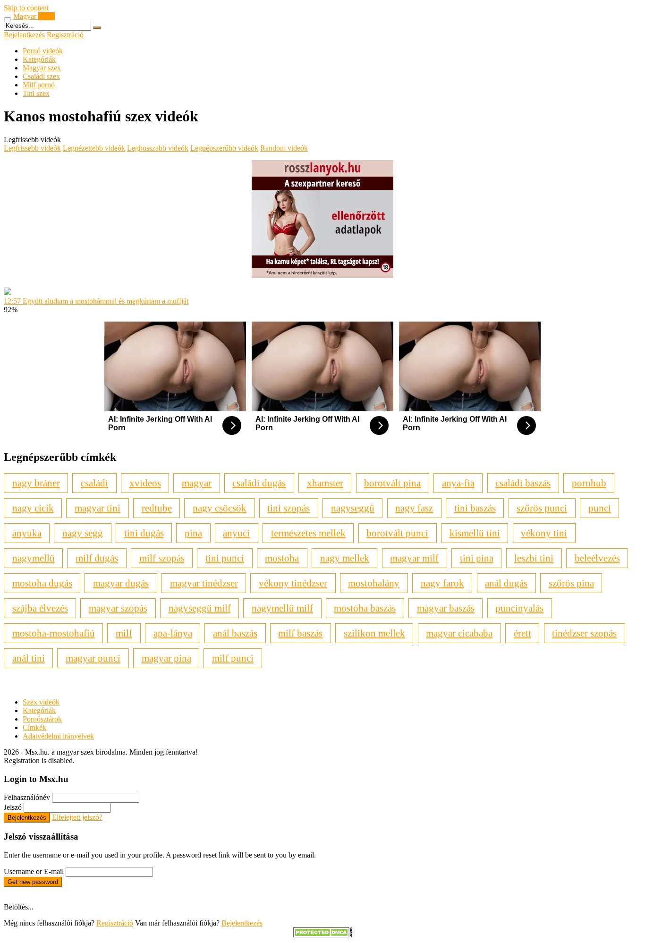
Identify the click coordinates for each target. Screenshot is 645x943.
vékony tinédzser (293, 583)
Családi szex (41, 76)
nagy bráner (36, 482)
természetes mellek (308, 532)
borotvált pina (392, 482)
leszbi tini (533, 557)
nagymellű (33, 557)
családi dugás (259, 482)
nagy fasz (414, 507)
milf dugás (97, 557)
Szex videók (41, 702)
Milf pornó (39, 85)
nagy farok (442, 583)
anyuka (27, 532)
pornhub (589, 482)
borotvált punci (397, 532)
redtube (157, 507)
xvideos (145, 482)
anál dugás (506, 583)
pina (193, 532)
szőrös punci (542, 507)
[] (97, 27)
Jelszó (13, 807)
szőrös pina (571, 583)
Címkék (34, 727)
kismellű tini (475, 532)
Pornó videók (43, 51)
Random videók (284, 148)
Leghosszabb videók (157, 148)
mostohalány (373, 583)
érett (522, 633)
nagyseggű (352, 507)
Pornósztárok (42, 719)
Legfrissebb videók (32, 148)
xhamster (325, 482)
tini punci (224, 557)
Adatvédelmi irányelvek (58, 736)
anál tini (28, 658)
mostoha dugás (42, 583)
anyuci (236, 532)
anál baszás (235, 633)
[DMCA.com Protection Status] (322, 935)
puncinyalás (519, 608)
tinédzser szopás (584, 633)
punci (599, 507)
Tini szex (36, 93)
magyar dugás (121, 583)
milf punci (233, 658)
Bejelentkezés (24, 35)
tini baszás (475, 507)
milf (124, 633)
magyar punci (93, 658)
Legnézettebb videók (94, 148)
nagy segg (82, 532)
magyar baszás (446, 608)
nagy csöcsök (219, 507)
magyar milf (414, 557)
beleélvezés (597, 557)
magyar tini (97, 507)
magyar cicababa (459, 633)
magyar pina (166, 658)
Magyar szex (42, 68)
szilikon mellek (374, 633)
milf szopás (162, 557)
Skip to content (26, 8)
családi (94, 482)
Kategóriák (39, 59)
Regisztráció (65, 35)
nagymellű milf (282, 608)
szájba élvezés (40, 608)
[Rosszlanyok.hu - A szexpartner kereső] (322, 276)
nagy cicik (33, 507)
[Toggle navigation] (7, 18)
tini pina (476, 557)
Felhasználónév (27, 797)
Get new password (33, 881)
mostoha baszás (365, 608)
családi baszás (523, 482)
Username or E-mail (34, 871)
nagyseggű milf (200, 608)
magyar (197, 482)
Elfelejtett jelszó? (77, 817)
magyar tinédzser (204, 583)
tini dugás (144, 532)
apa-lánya (172, 633)
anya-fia (458, 482)
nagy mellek (344, 557)
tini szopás (288, 507)
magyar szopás (118, 608)
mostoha (282, 557)
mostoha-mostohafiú (53, 633)
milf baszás (300, 633)
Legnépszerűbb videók (224, 148)
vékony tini (544, 532)
